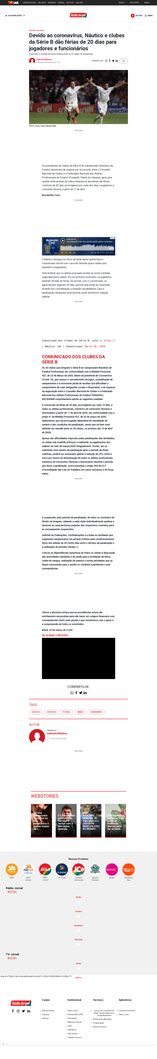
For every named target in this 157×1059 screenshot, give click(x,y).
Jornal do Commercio (127, 1011)
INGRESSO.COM (29, 3)
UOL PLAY (70, 3)
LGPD (70, 1026)
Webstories (44, 796)
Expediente (72, 1030)
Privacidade (72, 1018)
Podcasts (45, 1014)
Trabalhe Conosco (75, 1037)
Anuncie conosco (99, 1027)
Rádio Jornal (124, 1014)
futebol (66, 712)
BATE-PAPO (134, 3)
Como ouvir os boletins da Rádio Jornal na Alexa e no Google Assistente (104, 1013)
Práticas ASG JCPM (75, 1014)
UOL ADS (79, 3)
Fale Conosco (73, 1034)
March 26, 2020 (95, 346)
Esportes (45, 1018)
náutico (36, 712)
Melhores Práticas (75, 1022)
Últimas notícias (48, 1011)
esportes (51, 712)
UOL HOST (42, 3)
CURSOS (61, 3)
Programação (98, 1023)
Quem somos (73, 1011)
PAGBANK (52, 3)
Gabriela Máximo (44, 59)
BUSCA (121, 3)
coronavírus (96, 712)
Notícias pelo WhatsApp (102, 1019)
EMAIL (146, 3)
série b (80, 712)
